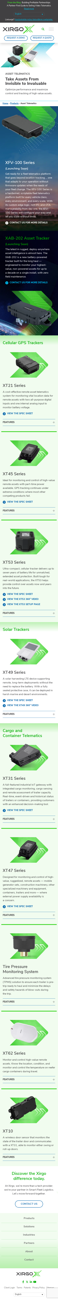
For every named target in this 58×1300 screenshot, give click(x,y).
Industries (29, 1235)
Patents (27, 1288)
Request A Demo (16, 38)
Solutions (29, 1226)
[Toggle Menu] (51, 29)
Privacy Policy (38, 1288)
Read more (29, 9)
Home (5, 104)
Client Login (9, 1288)
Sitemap (50, 1288)
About (29, 1251)
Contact (29, 1259)
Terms (19, 1288)
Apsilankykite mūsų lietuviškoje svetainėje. (34, 20)
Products (14, 104)
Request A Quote (42, 38)
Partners (29, 1243)
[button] (43, 29)
